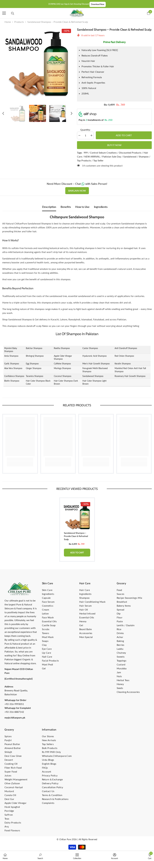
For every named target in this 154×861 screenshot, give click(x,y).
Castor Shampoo (90, 348)
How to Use (82, 206)
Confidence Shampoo (14, 376)
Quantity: (85, 129)
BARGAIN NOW (77, 190)
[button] (3, 113)
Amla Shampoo (11, 356)
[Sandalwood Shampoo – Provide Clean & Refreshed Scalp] (77, 515)
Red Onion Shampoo (124, 356)
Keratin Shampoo (123, 363)
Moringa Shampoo (62, 368)
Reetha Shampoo (62, 348)
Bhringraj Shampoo (35, 356)
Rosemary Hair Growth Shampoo (130, 376)
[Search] (12, 13)
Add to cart (124, 135)
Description (49, 206)
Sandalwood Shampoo (92, 376)
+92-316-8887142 (14, 711)
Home (8, 21)
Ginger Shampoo (33, 368)
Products (19, 21)
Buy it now (114, 145)
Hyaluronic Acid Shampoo (94, 356)
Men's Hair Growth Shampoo (96, 363)
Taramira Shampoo (34, 376)
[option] (37, 62)
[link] (20, 459)
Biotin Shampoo (11, 380)
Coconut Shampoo (62, 376)
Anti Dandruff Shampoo (126, 348)
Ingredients (101, 206)
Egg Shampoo (32, 363)
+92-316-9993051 (14, 703)
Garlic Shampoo (11, 363)
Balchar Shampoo (34, 348)
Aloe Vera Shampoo (13, 368)
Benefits (66, 206)
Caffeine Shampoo (62, 363)
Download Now (97, 4)
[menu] (4, 13)
